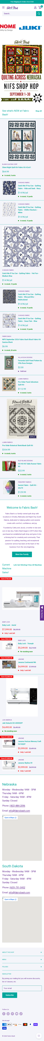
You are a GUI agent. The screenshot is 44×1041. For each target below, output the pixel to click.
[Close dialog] (31, 504)
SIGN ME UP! (22, 528)
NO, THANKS (22, 534)
